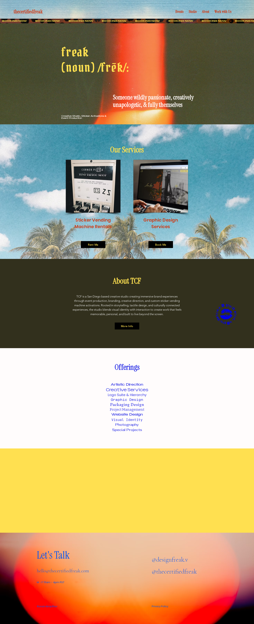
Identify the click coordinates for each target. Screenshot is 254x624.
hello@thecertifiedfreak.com (63, 571)
